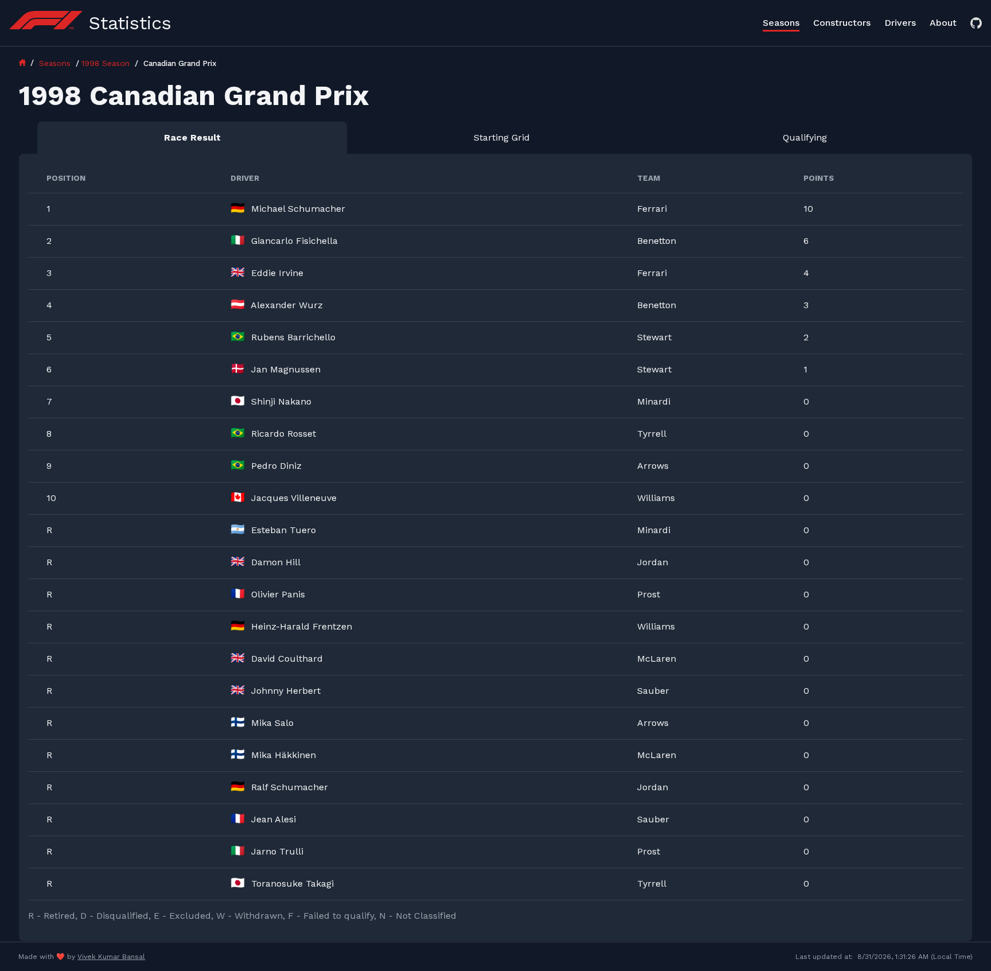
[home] (27, 62)
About (943, 22)
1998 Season (106, 63)
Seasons (781, 22)
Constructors (842, 22)
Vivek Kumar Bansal (111, 957)
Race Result (192, 137)
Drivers (900, 22)
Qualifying (805, 137)
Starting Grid (502, 137)
